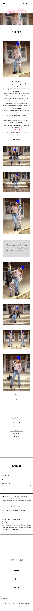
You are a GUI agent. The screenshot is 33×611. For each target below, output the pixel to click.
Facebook (17, 427)
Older (16, 587)
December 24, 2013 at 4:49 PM (18, 473)
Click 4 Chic (17, 11)
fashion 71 (16, 422)
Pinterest (17, 433)
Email (17, 436)
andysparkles (6, 473)
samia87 (4, 519)
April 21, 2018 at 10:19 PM (14, 519)
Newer (16, 570)
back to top (16, 606)
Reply (4, 489)
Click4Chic (16, 418)
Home (16, 579)
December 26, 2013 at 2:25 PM (19, 496)
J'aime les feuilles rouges (11, 506)
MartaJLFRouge (7, 496)
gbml (29, 603)
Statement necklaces (13, 526)
